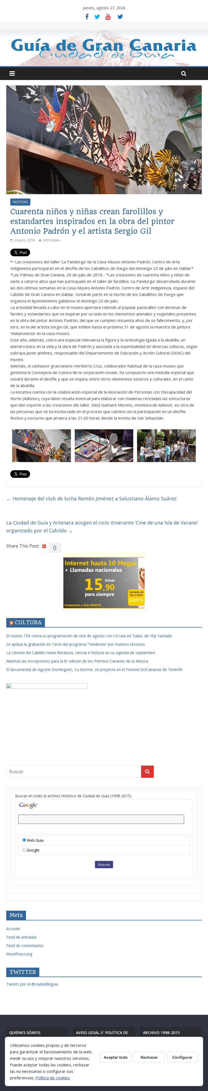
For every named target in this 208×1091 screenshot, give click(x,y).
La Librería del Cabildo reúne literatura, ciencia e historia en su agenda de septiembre (80, 652)
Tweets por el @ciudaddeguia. (32, 984)
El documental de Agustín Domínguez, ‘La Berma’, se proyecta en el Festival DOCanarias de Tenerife (94, 669)
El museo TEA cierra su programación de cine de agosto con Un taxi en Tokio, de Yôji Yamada (89, 635)
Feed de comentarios (25, 945)
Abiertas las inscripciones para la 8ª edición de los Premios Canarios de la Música (77, 661)
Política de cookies (52, 1077)
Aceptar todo (116, 1057)
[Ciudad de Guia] (104, 48)
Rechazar (149, 1057)
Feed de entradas (21, 937)
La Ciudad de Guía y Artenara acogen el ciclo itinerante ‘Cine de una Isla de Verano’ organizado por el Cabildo (102, 526)
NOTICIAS (20, 202)
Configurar (182, 1057)
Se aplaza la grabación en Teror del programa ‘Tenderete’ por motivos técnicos (75, 644)
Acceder (13, 928)
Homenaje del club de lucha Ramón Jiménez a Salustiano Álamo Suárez (91, 498)
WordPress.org (19, 953)
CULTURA (28, 622)
